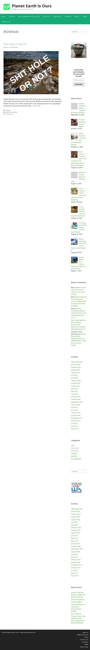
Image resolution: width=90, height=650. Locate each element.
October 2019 (76, 413)
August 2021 (75, 386)
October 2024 (76, 367)
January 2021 (75, 397)
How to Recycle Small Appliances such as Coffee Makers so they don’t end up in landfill (78, 301)
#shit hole (8, 112)
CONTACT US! (6, 22)
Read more (37, 106)
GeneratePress (31, 632)
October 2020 (76, 399)
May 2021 (74, 391)
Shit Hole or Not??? (15, 44)
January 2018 (75, 415)
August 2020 (75, 405)
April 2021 (74, 394)
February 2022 (76, 381)
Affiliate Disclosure (82, 635)
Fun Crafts (74, 451)
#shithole (14, 112)
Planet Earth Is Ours (32, 6)
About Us (85, 632)
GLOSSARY (68, 16)
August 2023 (75, 373)
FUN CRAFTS (57, 16)
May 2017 (74, 426)
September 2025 (77, 362)
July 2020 (74, 407)
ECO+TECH (75, 448)
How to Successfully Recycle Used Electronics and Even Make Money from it (78, 312)
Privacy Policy (84, 647)
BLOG (3, 16)
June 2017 (74, 423)
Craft (72, 445)
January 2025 (75, 365)
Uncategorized (76, 459)
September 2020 (77, 402)
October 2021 (76, 383)
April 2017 (74, 429)
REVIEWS (12, 16)
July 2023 (74, 375)
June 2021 (74, 389)
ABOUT (77, 16)
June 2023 (74, 378)
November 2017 (76, 418)
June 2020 (74, 410)
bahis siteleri (75, 320)
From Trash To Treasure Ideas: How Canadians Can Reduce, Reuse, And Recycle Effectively (78, 618)
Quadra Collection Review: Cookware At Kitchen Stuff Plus (78, 594)
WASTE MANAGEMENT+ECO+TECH (29, 16)
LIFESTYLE (46, 16)
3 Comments (9, 114)
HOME (85, 16)
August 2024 (75, 370)
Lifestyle (7, 110)
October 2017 (76, 421)
